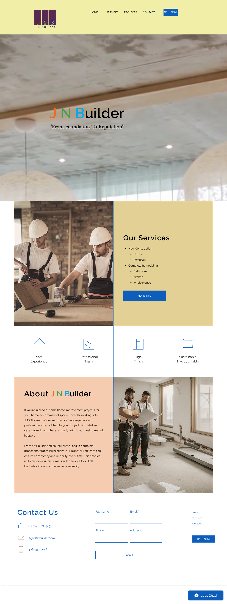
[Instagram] (7, 586)
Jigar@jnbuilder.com (41, 538)
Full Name (102, 511)
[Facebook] (7, 578)
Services (197, 518)
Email (133, 511)
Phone (100, 530)
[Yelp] (7, 593)
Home (195, 512)
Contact (197, 523)
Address (135, 530)
